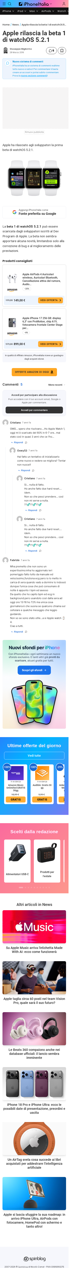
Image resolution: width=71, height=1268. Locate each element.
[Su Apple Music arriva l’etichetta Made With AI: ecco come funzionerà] (34, 926)
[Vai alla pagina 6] (37, 887)
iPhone (6, 11)
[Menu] (4, 4)
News (15, 24)
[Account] (64, 3)
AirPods (46, 11)
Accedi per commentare (34, 410)
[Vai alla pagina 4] (31, 887)
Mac (32, 11)
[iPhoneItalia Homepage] (33, 4)
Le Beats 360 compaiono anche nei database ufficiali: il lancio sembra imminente (34, 1054)
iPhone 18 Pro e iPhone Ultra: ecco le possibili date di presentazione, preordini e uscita (34, 1109)
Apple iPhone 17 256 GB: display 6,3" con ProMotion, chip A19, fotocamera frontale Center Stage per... (42, 323)
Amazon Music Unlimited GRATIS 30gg (15, 788)
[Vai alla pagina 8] (43, 887)
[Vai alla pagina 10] (49, 887)
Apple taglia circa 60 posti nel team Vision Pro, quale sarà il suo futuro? (34, 1001)
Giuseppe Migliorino (21, 48)
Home (6, 24)
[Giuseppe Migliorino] (5, 50)
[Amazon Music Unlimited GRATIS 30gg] (16, 773)
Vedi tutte (34, 755)
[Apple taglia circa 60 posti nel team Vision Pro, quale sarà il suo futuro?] (34, 977)
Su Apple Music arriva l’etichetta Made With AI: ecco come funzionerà (34, 950)
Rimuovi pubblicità (34, 132)
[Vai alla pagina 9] (46, 887)
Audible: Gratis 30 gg (42, 786)
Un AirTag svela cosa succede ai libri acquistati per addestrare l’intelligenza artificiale (34, 1164)
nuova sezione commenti (34, 75)
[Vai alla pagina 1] (21, 887)
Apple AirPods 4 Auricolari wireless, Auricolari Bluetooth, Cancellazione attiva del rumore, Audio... (41, 279)
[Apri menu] (51, 3)
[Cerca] (10, 4)
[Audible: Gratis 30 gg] (42, 773)
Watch (61, 11)
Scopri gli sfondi (32, 670)
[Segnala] (26, 442)
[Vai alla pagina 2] (25, 887)
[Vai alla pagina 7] (40, 887)
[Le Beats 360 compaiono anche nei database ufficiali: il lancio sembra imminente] (34, 1028)
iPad (20, 11)
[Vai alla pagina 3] (28, 887)
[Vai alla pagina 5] (34, 887)
